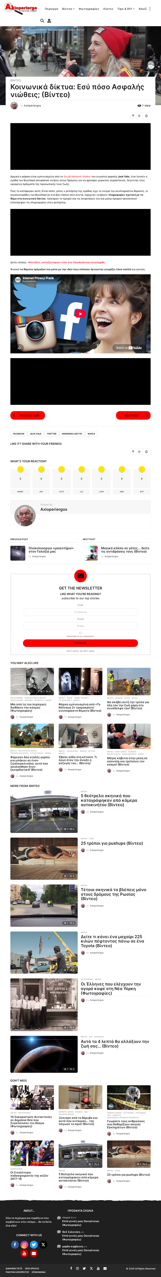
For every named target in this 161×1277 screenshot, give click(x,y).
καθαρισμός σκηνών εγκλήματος (123, 1118)
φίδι (86, 1112)
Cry (41, 492)
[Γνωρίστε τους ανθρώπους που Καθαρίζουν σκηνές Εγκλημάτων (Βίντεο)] (129, 1097)
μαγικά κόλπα (113, 754)
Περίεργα (51, 8)
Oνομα (80, 619)
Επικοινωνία (38, 1272)
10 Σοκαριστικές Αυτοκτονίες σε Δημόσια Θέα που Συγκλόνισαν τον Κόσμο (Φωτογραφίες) (31, 1121)
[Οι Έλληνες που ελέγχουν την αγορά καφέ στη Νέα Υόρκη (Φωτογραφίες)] (44, 1004)
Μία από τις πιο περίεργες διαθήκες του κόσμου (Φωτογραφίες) (28, 707)
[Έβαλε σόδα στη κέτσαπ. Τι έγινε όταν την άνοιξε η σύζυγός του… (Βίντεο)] (80, 736)
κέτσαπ (91, 751)
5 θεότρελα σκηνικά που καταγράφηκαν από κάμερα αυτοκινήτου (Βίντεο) (109, 800)
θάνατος (116, 1115)
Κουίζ (143, 8)
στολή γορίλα (36, 753)
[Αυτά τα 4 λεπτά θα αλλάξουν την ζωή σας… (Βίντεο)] (44, 1054)
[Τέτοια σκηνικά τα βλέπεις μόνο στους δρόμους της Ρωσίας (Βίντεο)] (44, 905)
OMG (122, 492)
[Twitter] (34, 1245)
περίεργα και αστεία (19, 753)
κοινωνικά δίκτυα (72, 433)
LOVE (101, 492)
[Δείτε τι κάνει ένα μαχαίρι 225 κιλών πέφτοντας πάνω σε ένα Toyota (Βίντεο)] (44, 953)
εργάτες (118, 698)
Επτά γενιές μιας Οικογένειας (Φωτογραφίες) (80, 1223)
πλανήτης (99, 1037)
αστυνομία (128, 1113)
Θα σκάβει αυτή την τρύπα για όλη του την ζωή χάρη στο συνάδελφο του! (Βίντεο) (128, 705)
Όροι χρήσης (32, 1268)
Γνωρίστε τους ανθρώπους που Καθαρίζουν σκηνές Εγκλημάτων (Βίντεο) (126, 1124)
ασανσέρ (132, 752)
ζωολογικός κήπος (27, 751)
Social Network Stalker (77, 176)
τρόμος (79, 1112)
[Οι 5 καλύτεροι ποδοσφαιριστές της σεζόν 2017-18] (32, 1153)
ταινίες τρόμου (81, 698)
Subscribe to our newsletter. (80, 636)
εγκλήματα (141, 1113)
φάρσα (91, 433)
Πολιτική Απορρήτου (17, 1272)
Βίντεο (67, 8)
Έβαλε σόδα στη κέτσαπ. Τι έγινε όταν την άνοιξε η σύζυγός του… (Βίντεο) (78, 760)
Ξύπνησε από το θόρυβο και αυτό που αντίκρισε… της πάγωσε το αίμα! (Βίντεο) (78, 1121)
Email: (80, 605)
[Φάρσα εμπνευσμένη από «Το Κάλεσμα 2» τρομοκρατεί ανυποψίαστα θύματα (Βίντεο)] (80, 681)
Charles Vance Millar (35, 698)
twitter (51, 433)
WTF (142, 492)
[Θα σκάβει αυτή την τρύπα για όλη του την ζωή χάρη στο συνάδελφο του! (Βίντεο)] (129, 681)
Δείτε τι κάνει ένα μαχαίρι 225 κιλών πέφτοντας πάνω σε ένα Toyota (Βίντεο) (112, 941)
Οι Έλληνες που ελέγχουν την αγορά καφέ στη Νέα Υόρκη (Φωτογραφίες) (111, 988)
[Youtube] (24, 1253)
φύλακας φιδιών (66, 1114)
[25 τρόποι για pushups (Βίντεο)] (44, 859)
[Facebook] (15, 1245)
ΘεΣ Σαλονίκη (71, 1231)
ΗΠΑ (109, 1115)
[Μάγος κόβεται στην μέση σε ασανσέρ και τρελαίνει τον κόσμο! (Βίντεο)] (129, 736)
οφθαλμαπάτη (129, 754)
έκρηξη (83, 751)
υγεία (91, 838)
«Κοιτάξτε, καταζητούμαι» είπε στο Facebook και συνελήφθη (66, 262)
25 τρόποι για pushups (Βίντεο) (112, 843)
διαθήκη (29, 700)
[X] (43, 1245)
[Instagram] (24, 1245)
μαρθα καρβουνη (72, 1246)
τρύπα (127, 698)
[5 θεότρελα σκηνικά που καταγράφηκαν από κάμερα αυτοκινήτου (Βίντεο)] (44, 812)
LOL (81, 492)
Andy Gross (121, 752)
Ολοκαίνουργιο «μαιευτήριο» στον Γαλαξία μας (51, 549)
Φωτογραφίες (89, 8)
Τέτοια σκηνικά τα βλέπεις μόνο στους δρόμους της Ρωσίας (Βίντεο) (113, 894)
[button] (150, 9)
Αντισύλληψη (16, 700)
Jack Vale (35, 433)
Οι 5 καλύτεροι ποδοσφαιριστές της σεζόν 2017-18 (29, 1175)
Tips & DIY (124, 8)
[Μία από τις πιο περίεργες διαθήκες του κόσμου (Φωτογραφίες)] (32, 681)
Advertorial (16, 1169)
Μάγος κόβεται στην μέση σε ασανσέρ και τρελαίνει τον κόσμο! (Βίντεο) (127, 761)
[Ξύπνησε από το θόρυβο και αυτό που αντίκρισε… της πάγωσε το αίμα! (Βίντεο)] (80, 1097)
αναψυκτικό (72, 751)
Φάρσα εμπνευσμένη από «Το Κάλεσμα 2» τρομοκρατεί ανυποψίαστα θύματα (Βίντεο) (80, 707)
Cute (61, 492)
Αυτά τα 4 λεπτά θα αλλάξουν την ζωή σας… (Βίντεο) (115, 1043)
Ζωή (91, 1037)
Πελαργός (39, 700)
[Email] (34, 1253)
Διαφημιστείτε (14, 1268)
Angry (20, 492)
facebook (18, 433)
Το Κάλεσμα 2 (65, 700)
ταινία (69, 698)
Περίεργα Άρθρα (66, 1112)
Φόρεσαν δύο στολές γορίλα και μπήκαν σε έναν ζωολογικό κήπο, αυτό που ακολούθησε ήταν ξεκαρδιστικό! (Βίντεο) (30, 763)
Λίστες (108, 8)
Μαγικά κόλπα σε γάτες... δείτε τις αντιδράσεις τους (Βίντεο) (125, 549)
